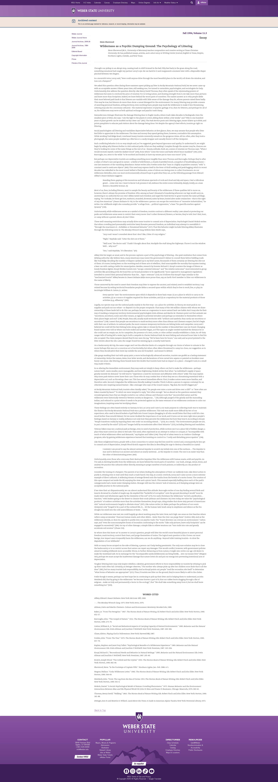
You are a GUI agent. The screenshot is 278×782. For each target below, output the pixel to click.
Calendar (97, 3)
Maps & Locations (173, 752)
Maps (133, 3)
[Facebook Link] (126, 771)
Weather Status (170, 3)
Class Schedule (173, 743)
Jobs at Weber (105, 752)
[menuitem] (76, 3)
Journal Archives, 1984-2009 (80, 46)
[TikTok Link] (145, 771)
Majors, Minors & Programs (106, 743)
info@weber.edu (83, 749)
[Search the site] (191, 2)
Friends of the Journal (79, 63)
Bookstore (105, 748)
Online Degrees (144, 3)
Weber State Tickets (105, 755)
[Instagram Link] (132, 771)
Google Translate (155, 779)
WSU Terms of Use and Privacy (139, 776)
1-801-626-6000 (82, 747)
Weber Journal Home (79, 37)
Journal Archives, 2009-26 (81, 41)
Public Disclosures (195, 750)
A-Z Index (87, 3)
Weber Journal (77, 34)
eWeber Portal (105, 757)
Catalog (173, 748)
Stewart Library (105, 750)
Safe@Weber (195, 743)
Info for (156, 3)
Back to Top (100, 710)
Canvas (107, 3)
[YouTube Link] (151, 771)
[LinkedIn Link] (139, 771)
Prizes (74, 59)
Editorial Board (77, 51)
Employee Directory (120, 3)
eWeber (203, 2)
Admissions (105, 745)
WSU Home (75, 3)
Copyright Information (79, 55)
